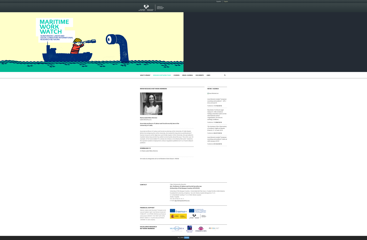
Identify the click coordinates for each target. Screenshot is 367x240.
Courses (176, 75)
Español (218, 1)
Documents (200, 75)
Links (208, 75)
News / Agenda (187, 75)
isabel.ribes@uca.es (145, 119)
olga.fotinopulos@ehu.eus (182, 200)
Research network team (162, 75)
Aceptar (187, 237)
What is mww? (145, 75)
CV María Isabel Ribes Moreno (149, 151)
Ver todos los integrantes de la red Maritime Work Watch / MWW (159, 158)
